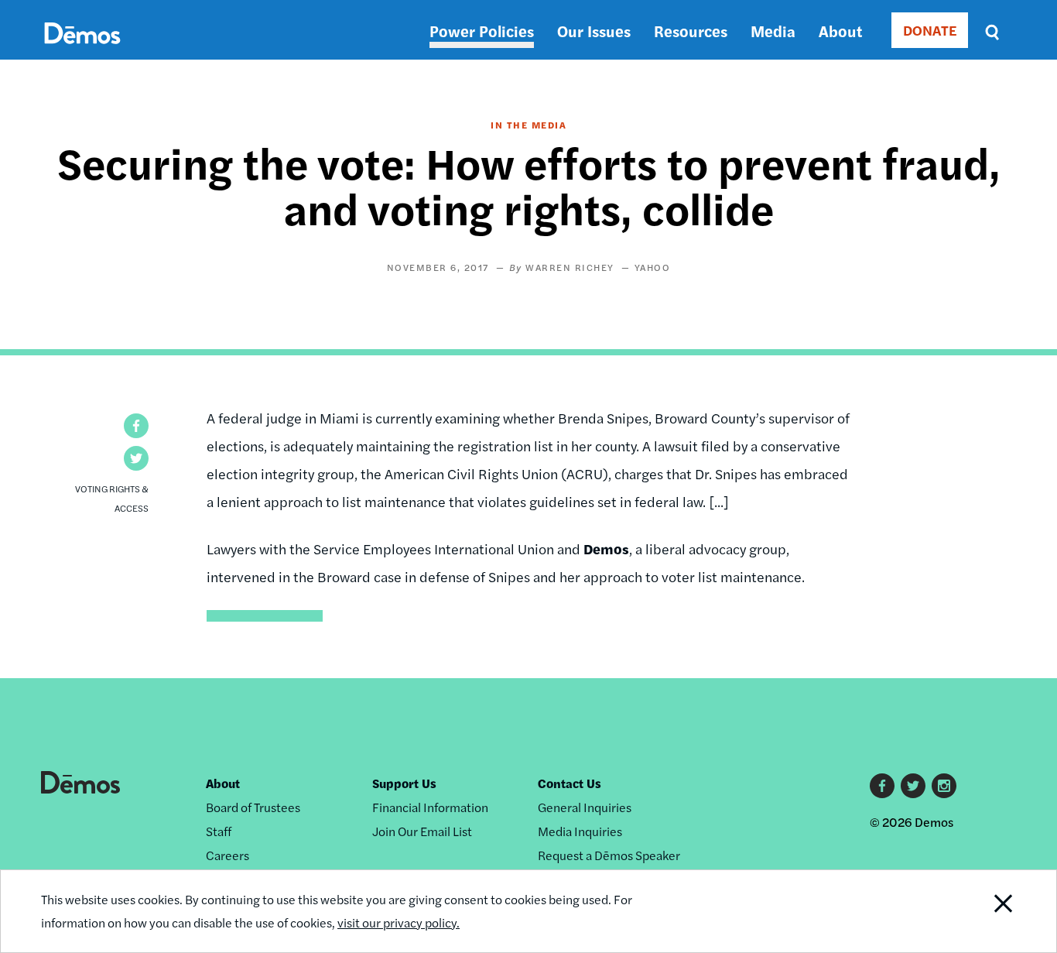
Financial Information (430, 807)
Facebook (882, 785)
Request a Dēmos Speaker (609, 855)
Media (773, 30)
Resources (690, 30)
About (840, 30)
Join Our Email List (422, 831)
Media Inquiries (580, 831)
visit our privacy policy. (398, 922)
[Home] (82, 51)
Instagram (944, 785)
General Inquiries (584, 807)
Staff (218, 831)
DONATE (929, 29)
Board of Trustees (253, 807)
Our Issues (594, 30)
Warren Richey (569, 267)
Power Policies (481, 30)
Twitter (913, 785)
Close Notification (984, 911)
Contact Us (569, 783)
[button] (136, 425)
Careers (227, 855)
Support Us (404, 783)
